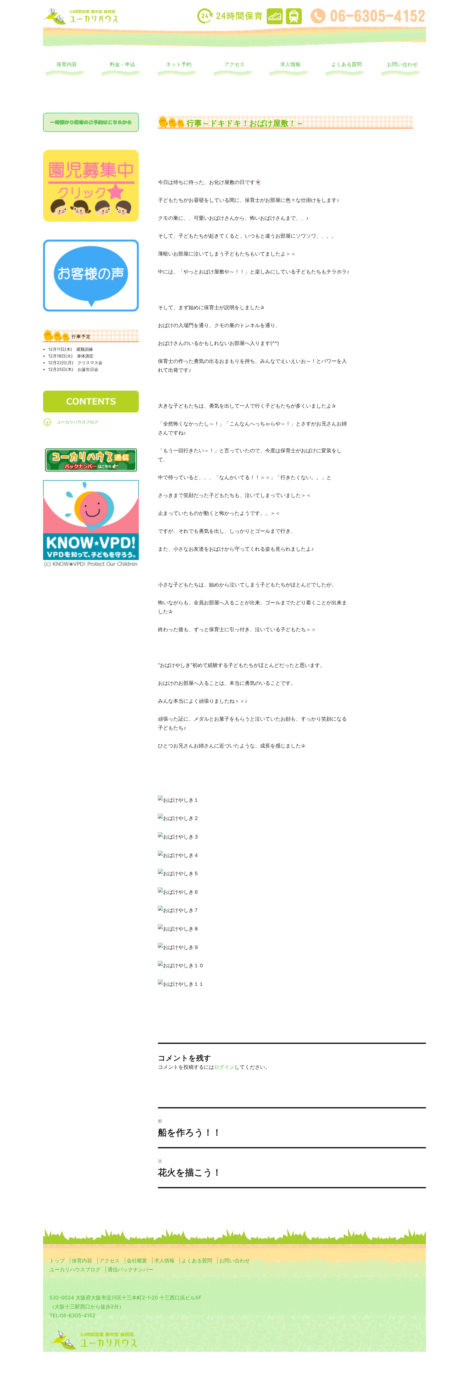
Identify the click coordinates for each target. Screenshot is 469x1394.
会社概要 (137, 1260)
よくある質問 (346, 64)
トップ (57, 1260)
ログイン (224, 1067)
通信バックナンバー (130, 1269)
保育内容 (66, 64)
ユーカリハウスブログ (77, 422)
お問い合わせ (402, 64)
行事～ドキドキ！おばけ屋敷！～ (245, 122)
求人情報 (290, 64)
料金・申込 (122, 64)
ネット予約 (178, 64)
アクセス (234, 64)
